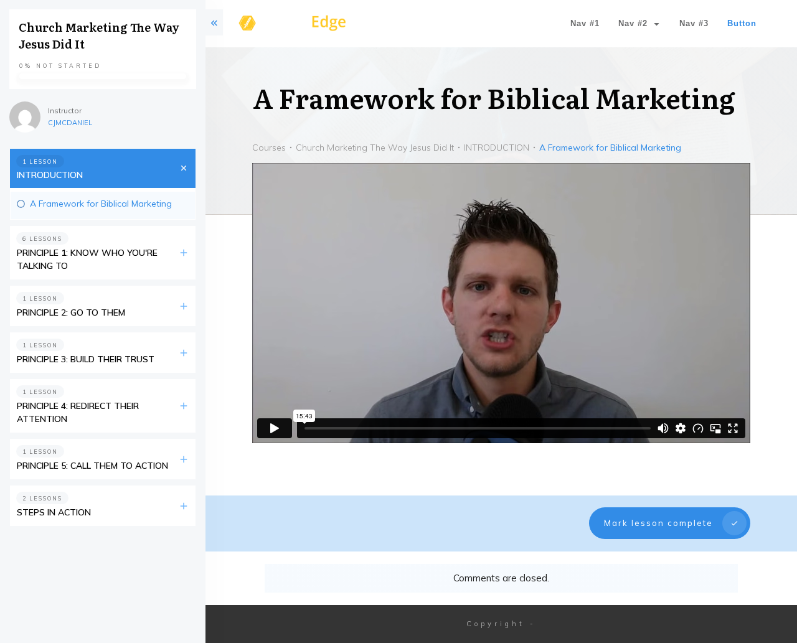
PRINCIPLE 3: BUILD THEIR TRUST (85, 359)
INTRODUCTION (50, 175)
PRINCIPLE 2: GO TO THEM (71, 312)
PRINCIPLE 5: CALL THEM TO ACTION (92, 465)
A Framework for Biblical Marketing (101, 203)
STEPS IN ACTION (54, 512)
